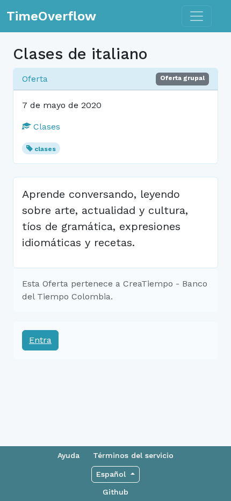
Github (115, 492)
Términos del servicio (133, 455)
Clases (45, 126)
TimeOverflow (51, 16)
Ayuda (68, 455)
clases (45, 149)
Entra (40, 340)
